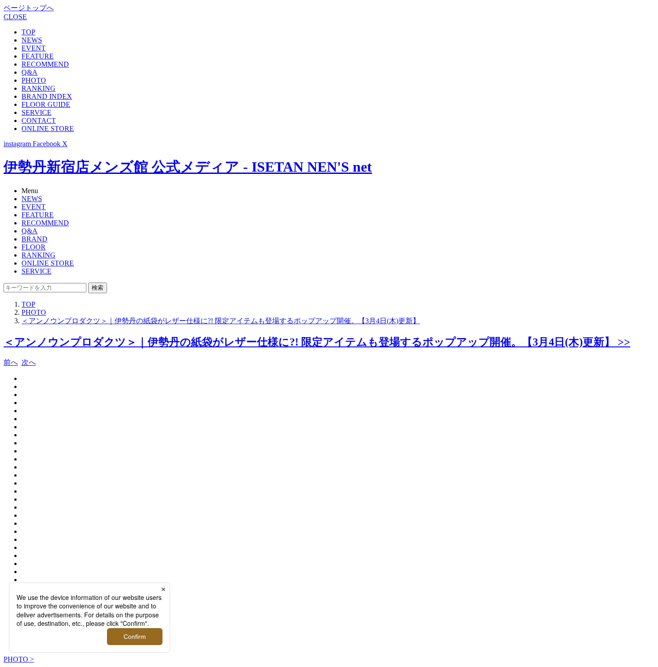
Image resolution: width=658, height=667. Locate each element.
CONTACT (38, 120)
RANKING (38, 88)
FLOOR (33, 247)
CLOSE (15, 17)
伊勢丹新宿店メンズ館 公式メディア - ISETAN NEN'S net (188, 167)
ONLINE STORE (47, 128)
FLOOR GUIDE (45, 104)
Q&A (29, 72)
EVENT (33, 48)
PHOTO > (19, 659)
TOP (28, 32)
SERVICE (36, 112)
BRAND (34, 239)
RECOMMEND (45, 64)
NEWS (31, 40)
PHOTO (33, 80)
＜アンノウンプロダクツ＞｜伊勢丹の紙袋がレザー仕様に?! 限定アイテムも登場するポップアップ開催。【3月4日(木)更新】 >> (317, 342)
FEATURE (37, 56)
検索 (97, 287)
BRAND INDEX (46, 96)
